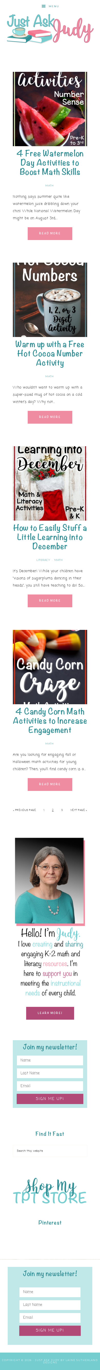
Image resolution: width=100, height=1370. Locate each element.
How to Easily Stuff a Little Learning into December (50, 537)
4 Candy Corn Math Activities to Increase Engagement (50, 721)
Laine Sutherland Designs (70, 1361)
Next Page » (79, 810)
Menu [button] (54, 6)
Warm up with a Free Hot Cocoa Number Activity (50, 353)
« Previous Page (24, 810)
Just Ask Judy (50, 29)
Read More (50, 233)
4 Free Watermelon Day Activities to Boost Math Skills (50, 162)
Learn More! (50, 1013)
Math (49, 185)
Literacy (43, 560)
